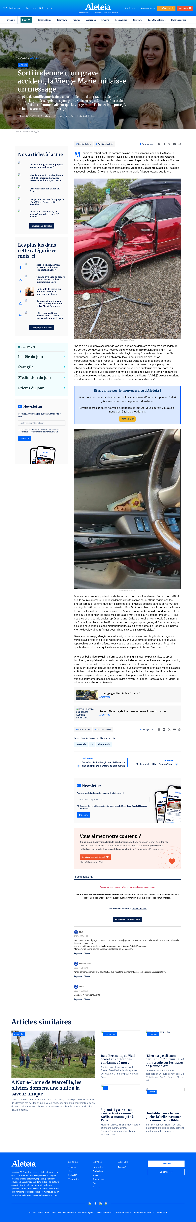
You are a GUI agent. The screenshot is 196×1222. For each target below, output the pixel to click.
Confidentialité (160, 1212)
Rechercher (47, 8)
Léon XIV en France (157, 20)
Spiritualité (137, 20)
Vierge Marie (104, 744)
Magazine (97, 1175)
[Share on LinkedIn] (164, 144)
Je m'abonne (164, 8)
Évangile (25, 367)
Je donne (183, 8)
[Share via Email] (174, 144)
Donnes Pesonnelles (142, 1212)
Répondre (78, 953)
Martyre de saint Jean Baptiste (106, 13)
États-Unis (81, 744)
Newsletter (98, 1167)
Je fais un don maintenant (93, 857)
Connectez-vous (139, 908)
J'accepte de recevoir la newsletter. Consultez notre (113, 807)
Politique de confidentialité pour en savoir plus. (39, 432)
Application (98, 1171)
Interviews (62, 20)
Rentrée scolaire (178, 20)
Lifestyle (105, 20)
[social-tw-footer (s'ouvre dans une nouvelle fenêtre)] (100, 1203)
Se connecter (149, 8)
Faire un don (127, 418)
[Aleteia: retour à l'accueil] (98, 6)
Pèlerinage (153, 1034)
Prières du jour (31, 388)
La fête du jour (30, 356)
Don (95, 1183)
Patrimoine (19, 1034)
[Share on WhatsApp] (179, 144)
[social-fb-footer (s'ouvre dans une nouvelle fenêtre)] (95, 1203)
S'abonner (166, 1163)
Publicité (96, 1187)
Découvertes (121, 20)
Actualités (91, 20)
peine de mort (110, 1034)
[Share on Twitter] (169, 144)
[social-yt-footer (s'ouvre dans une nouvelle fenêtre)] (90, 1203)
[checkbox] (78, 806)
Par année (122, 1167)
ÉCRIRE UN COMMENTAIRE (127, 919)
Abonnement (99, 1179)
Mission (152, 1091)
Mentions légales (85, 1212)
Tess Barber (46, 116)
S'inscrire (83, 815)
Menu (12, 20)
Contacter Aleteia (123, 1212)
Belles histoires (44, 20)
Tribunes (76, 20)
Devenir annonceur (104, 1212)
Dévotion (34, 58)
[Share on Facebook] (159, 144)
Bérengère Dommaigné (64, 116)
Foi (92, 744)
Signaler (87, 953)
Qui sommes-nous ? (67, 1212)
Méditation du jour (34, 377)
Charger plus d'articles (42, 225)
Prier (24, 20)
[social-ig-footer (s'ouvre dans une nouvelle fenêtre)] (106, 1203)
